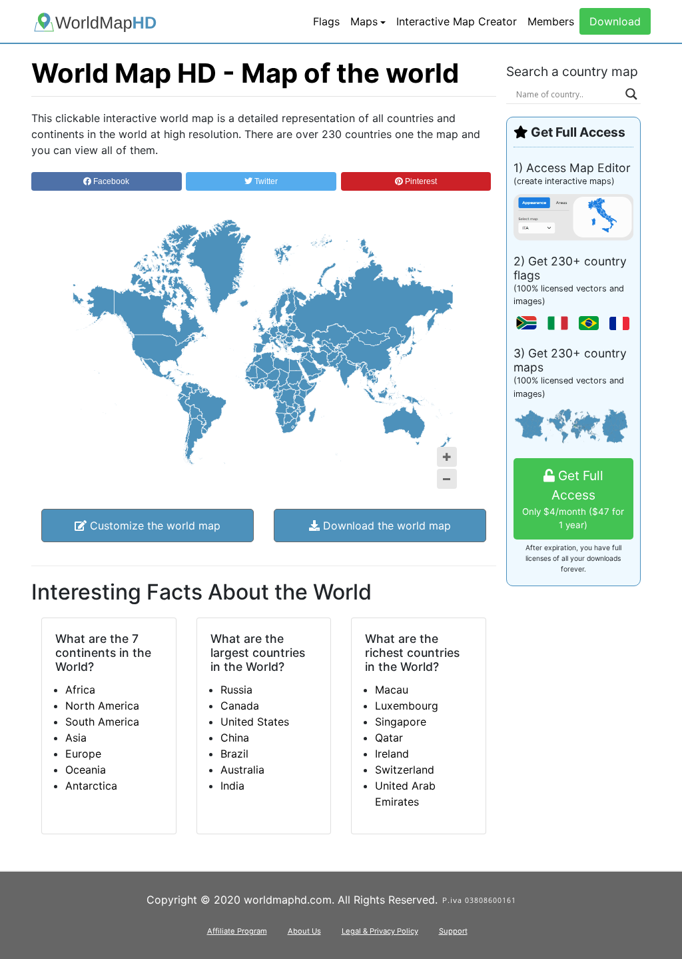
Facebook (110, 181)
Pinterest (420, 181)
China (234, 737)
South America (102, 721)
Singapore (400, 721)
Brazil (234, 753)
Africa (80, 689)
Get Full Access (573, 498)
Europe (83, 753)
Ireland (392, 753)
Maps (364, 21)
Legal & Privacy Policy (380, 931)
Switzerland (404, 769)
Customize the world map (153, 525)
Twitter (265, 181)
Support (453, 931)
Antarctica (91, 785)
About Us (304, 931)
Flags (326, 21)
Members (550, 21)
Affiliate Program (237, 931)
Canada (239, 705)
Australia (242, 769)
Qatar (389, 737)
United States (254, 721)
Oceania (85, 769)
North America (102, 705)
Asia (76, 737)
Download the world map (385, 525)
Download (615, 21)
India (232, 785)
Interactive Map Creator (456, 21)
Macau (391, 689)
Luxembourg (406, 705)
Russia (236, 689)
